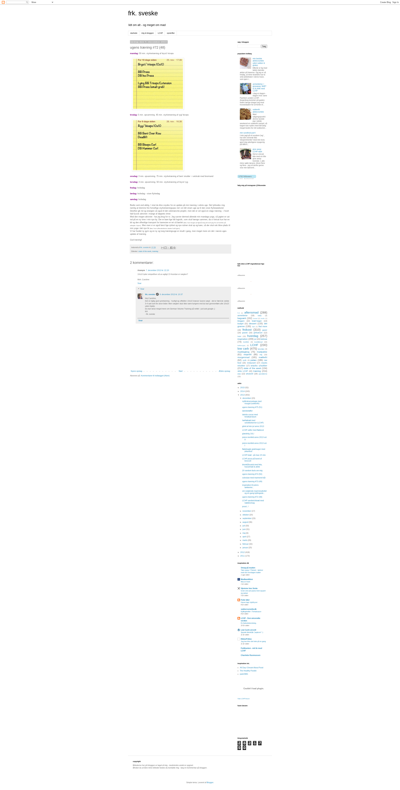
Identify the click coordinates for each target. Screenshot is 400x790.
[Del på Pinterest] (174, 247)
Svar (139, 283)
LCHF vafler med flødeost (253, 430)
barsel (255, 318)
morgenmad (244, 357)
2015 (242, 387)
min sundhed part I (248, 133)
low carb (243, 348)
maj (244, 533)
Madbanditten (247, 579)
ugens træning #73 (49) (252, 481)
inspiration (243, 339)
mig (261, 355)
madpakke (262, 352)
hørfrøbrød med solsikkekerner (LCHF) (253, 421)
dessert (252, 323)
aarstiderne (263, 374)
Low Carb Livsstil (248, 630)
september (247, 518)
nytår (245, 360)
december (247, 398)
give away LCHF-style (257, 150)
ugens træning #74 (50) (252, 474)
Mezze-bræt (245, 582)
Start (180, 371)
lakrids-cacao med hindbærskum (250, 416)
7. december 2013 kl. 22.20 (157, 270)
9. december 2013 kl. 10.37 (171, 294)
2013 (242, 395)
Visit (244, 699)
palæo (253, 360)
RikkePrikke (246, 639)
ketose (264, 339)
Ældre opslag (224, 371)
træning (155, 251)
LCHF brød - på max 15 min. (254, 455)
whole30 (249, 374)
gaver (264, 330)
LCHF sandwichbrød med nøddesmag (253, 501)
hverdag (252, 336)
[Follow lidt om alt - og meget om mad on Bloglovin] (247, 178)
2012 (242, 552)
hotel (239, 336)
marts (245, 540)
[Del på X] (168, 247)
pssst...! (245, 506)
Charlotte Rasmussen (250, 655)
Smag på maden (248, 568)
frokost (247, 329)
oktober (245, 515)
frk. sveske (143, 13)
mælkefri (263, 357)
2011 (242, 556)
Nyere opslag (136, 371)
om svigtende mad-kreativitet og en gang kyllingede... (254, 492)
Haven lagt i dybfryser (249, 602)
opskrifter (171, 33)
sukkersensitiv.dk (249, 609)
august (245, 522)
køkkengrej (241, 345)
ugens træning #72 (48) (252, 497)
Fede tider (245, 600)
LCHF (160, 33)
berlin (263, 318)
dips (253, 326)
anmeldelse (243, 315)
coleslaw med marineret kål (253, 478)
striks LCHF (243, 371)
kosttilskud (258, 342)
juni (244, 529)
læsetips (261, 349)
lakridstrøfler (247, 411)
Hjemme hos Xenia (249, 588)
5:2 (239, 313)
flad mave (263, 326)
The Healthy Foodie (248, 671)
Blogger (210, 782)
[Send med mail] (162, 247)
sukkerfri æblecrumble (258, 110)
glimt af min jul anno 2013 (253, 426)
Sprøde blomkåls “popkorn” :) (252, 632)
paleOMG (244, 674)
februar (245, 544)
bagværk (242, 318)
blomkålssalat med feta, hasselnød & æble (252, 466)
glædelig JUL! (248, 434)
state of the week (144, 251)
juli (243, 526)
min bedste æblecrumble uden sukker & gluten (259, 62)
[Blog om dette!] (165, 247)
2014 (242, 391)
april (244, 537)
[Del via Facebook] (171, 247)
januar (245, 548)
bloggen (241, 321)
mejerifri (248, 354)
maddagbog (243, 352)
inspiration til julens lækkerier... (250, 486)
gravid (245, 333)
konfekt (246, 342)
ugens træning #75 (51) (252, 407)
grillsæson (258, 333)
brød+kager (257, 321)
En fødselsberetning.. (249, 623)
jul (255, 339)
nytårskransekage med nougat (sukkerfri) (252, 402)
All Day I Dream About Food (251, 668)
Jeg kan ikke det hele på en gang (253, 641)
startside (133, 33)
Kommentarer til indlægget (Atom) (155, 376)
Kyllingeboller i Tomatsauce (251, 611)
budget (240, 324)
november (247, 511)
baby (260, 315)
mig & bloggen (147, 33)
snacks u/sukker (259, 365)
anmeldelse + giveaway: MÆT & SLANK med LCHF (259, 87)
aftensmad (251, 312)
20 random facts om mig (252, 470)
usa (239, 374)
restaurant (251, 363)
